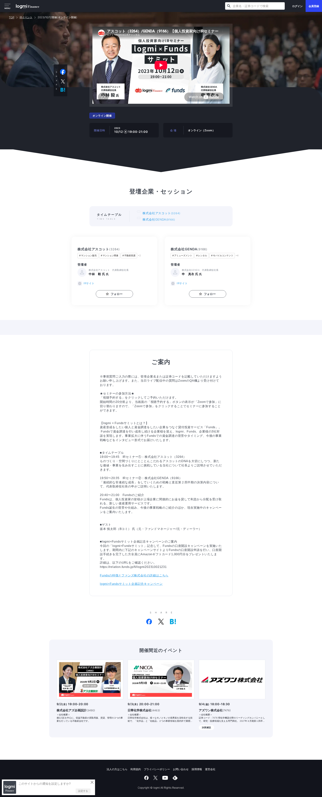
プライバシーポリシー (157, 769)
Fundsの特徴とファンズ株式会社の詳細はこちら (134, 575)
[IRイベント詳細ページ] (90, 679)
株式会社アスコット (161, 213)
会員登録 (314, 6)
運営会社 (210, 769)
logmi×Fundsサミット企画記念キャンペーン (131, 583)
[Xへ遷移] (155, 778)
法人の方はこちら (117, 769)
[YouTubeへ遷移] (165, 778)
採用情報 (197, 769)
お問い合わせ (181, 769)
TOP (11, 17)
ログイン (297, 6)
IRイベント (26, 17)
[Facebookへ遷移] (146, 778)
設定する (83, 790)
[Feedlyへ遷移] (175, 778)
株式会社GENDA (159, 219)
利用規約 (135, 769)
